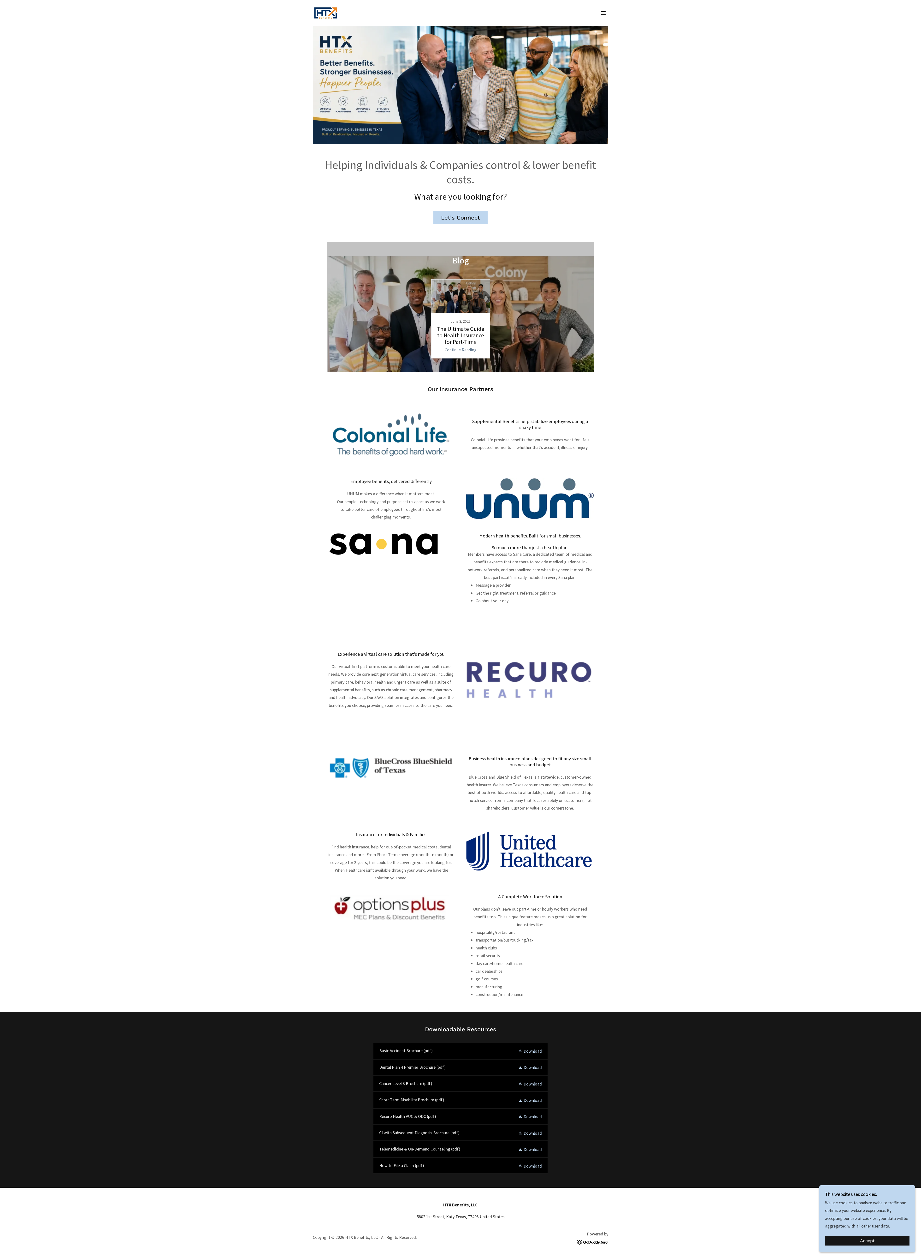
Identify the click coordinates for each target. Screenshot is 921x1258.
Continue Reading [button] (461, 349)
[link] (325, 12)
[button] (603, 13)
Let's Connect (460, 217)
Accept (867, 1240)
